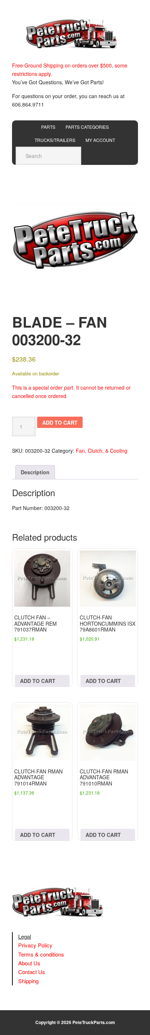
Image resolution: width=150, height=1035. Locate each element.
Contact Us (31, 972)
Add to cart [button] (37, 680)
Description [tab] (35, 472)
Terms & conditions (41, 954)
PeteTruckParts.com (93, 1022)
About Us (29, 963)
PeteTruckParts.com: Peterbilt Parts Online (75, 33)
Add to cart (60, 422)
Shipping (28, 981)
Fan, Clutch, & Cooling (101, 450)
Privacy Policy (35, 945)
